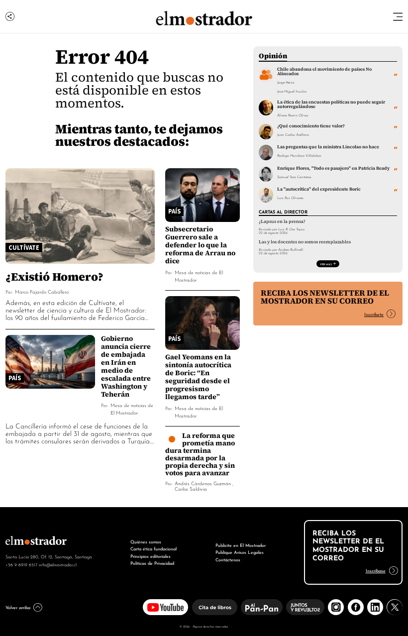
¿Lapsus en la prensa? (282, 221)
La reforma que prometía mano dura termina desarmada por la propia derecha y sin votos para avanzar (200, 454)
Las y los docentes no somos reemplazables (305, 242)
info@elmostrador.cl (58, 564)
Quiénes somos (145, 541)
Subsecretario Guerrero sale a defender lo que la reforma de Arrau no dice (200, 244)
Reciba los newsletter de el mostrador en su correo (325, 297)
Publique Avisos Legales (239, 551)
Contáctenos (227, 559)
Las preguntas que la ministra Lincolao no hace (328, 147)
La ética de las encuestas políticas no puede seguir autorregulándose (331, 104)
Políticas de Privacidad (152, 562)
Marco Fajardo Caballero (42, 291)
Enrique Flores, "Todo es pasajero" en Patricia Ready (333, 168)
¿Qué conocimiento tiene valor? (311, 126)
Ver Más (326, 264)
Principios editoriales (150, 555)
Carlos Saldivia (191, 488)
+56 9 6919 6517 (21, 564)
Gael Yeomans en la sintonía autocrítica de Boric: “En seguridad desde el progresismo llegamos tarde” (198, 376)
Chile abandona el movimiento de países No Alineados (324, 71)
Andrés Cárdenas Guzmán (203, 483)
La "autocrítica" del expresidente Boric (319, 189)
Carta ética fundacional (153, 548)
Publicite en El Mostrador (240, 544)
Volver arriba (17, 607)
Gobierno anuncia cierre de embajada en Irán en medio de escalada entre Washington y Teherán (126, 366)
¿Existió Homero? (54, 276)
